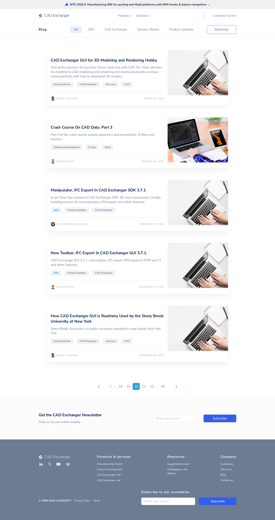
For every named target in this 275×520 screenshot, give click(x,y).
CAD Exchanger (116, 29)
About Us (226, 469)
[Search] (203, 15)
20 (136, 386)
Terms (96, 500)
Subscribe (222, 29)
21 (144, 386)
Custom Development (109, 469)
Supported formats (178, 464)
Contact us (227, 480)
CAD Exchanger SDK (109, 475)
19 (128, 386)
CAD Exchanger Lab (108, 480)
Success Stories (148, 29)
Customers (227, 464)
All (76, 29)
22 (152, 386)
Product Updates (181, 29)
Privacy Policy (82, 500)
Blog (43, 29)
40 (163, 386)
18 (120, 386)
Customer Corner (224, 16)
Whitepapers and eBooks (177, 471)
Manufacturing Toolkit (109, 464)
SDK (91, 29)
